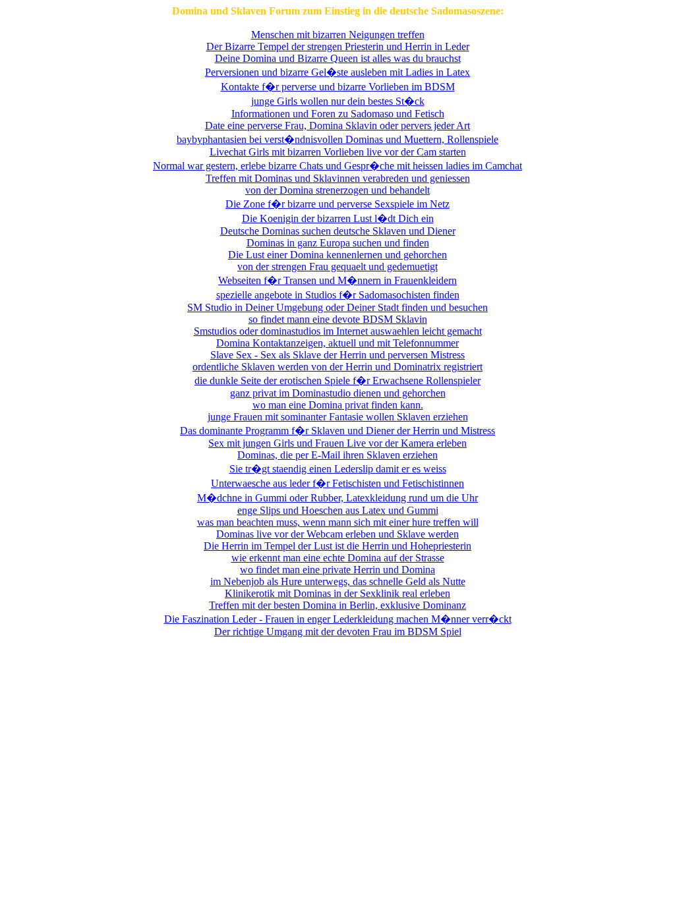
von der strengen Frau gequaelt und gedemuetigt (337, 266)
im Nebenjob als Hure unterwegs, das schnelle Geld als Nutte (337, 581)
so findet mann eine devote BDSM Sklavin (338, 319)
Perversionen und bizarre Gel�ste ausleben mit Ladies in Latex (337, 72)
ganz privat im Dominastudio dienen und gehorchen (338, 393)
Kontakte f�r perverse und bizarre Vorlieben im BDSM (338, 86)
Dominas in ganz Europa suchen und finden (338, 242)
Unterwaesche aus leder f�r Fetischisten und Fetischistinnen (337, 483)
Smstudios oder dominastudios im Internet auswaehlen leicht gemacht (338, 331)
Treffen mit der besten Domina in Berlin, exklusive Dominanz (337, 605)
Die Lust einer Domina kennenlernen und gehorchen (337, 254)
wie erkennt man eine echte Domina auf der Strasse (337, 557)
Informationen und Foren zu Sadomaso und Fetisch (337, 113)
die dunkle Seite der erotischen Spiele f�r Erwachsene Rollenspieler (337, 380)
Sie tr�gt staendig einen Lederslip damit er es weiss (337, 468)
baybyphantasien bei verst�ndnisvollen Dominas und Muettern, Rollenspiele (337, 139)
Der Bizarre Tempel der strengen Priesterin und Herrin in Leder (337, 46)
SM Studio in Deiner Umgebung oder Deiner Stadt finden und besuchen (337, 307)
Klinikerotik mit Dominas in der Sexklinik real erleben (337, 593)
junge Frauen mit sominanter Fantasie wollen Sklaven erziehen (338, 416)
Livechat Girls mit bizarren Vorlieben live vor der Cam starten (338, 151)
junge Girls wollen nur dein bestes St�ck (338, 101)
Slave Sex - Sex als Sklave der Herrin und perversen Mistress (337, 354)
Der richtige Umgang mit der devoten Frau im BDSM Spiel (337, 631)
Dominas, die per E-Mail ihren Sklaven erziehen (337, 455)
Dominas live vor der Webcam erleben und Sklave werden (337, 534)
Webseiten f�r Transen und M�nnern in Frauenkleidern (337, 280)
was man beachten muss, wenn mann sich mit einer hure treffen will (338, 522)
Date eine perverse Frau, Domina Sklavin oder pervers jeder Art (337, 125)
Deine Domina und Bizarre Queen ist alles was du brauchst (338, 58)
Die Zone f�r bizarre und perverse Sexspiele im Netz (337, 204)
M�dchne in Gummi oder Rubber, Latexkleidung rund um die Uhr (337, 497)
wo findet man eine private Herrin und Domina (337, 569)
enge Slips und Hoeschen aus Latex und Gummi (337, 510)
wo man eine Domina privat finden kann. (337, 404)
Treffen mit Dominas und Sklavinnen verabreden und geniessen (338, 178)
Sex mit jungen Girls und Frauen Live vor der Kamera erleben (337, 443)
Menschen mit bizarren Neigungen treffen (338, 34)
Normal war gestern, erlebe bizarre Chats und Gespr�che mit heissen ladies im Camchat (337, 165)
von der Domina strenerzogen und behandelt (337, 190)
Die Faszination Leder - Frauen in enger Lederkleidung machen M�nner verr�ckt (338, 619)
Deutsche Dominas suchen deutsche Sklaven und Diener (337, 231)
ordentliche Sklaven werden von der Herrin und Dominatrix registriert (337, 366)
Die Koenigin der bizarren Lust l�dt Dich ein (338, 218)
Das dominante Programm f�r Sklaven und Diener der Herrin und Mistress (337, 430)
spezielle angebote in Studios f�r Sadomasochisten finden (337, 294)
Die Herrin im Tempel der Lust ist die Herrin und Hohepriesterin (337, 545)
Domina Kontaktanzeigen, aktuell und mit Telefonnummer (337, 343)
